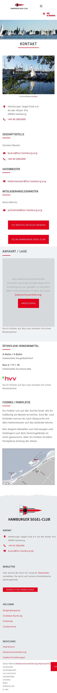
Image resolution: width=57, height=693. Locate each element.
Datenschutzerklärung (28, 294)
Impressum (9, 646)
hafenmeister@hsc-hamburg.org (27, 181)
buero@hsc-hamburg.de (21, 551)
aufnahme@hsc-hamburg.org (25, 210)
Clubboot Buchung (13, 615)
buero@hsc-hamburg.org (22, 153)
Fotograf (34, 96)
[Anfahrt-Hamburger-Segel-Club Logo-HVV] (9, 377)
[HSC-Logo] (19, 3)
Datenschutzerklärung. (27, 663)
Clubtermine (9, 626)
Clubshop (8, 621)
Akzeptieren (28, 303)
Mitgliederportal (11, 610)
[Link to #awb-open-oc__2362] (44, 13)
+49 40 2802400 (17, 119)
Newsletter (44, 572)
